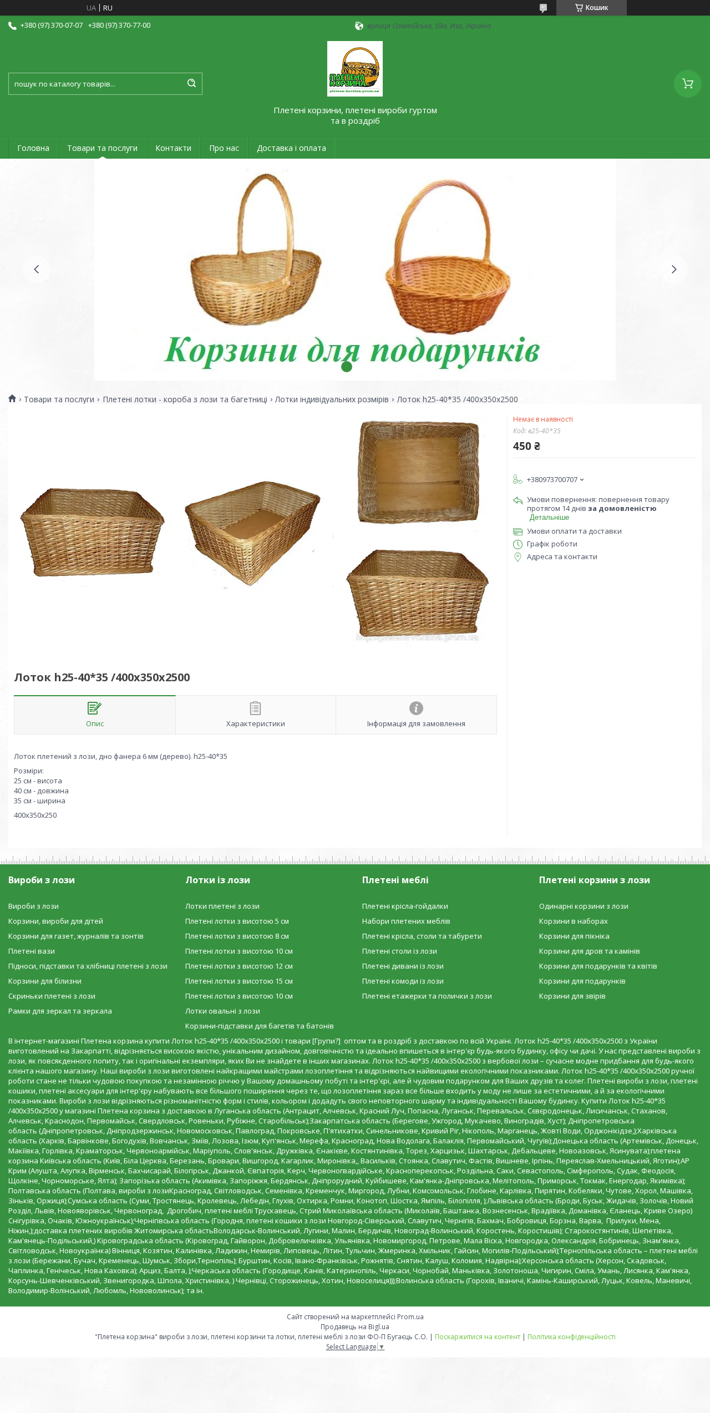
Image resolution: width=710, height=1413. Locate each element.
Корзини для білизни (45, 981)
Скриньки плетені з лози (51, 996)
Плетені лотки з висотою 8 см (237, 936)
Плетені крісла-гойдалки (405, 906)
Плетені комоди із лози (403, 981)
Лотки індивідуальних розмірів (332, 399)
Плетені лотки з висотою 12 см (239, 966)
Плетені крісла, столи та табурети (422, 936)
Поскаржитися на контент (477, 1336)
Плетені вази (31, 951)
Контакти (173, 148)
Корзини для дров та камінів (589, 951)
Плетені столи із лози (399, 951)
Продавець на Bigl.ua (355, 1326)
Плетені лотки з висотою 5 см (237, 921)
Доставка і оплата (291, 148)
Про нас (224, 148)
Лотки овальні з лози (222, 1011)
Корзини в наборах (573, 921)
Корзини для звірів (572, 996)
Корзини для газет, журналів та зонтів (76, 936)
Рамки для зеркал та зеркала (60, 1011)
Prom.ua (410, 1316)
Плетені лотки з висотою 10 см (239, 951)
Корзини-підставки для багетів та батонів (259, 1026)
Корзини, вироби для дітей (55, 921)
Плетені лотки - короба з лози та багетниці (185, 399)
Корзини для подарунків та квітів (598, 966)
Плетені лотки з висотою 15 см (239, 981)
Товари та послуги (102, 148)
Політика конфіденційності (572, 1336)
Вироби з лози (33, 906)
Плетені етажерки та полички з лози (427, 996)
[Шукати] (191, 84)
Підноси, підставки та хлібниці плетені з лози (88, 966)
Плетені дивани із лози (403, 966)
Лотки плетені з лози (222, 906)
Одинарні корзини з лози (583, 906)
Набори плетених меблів (406, 921)
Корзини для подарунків (582, 981)
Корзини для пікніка (574, 936)
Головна (33, 148)
